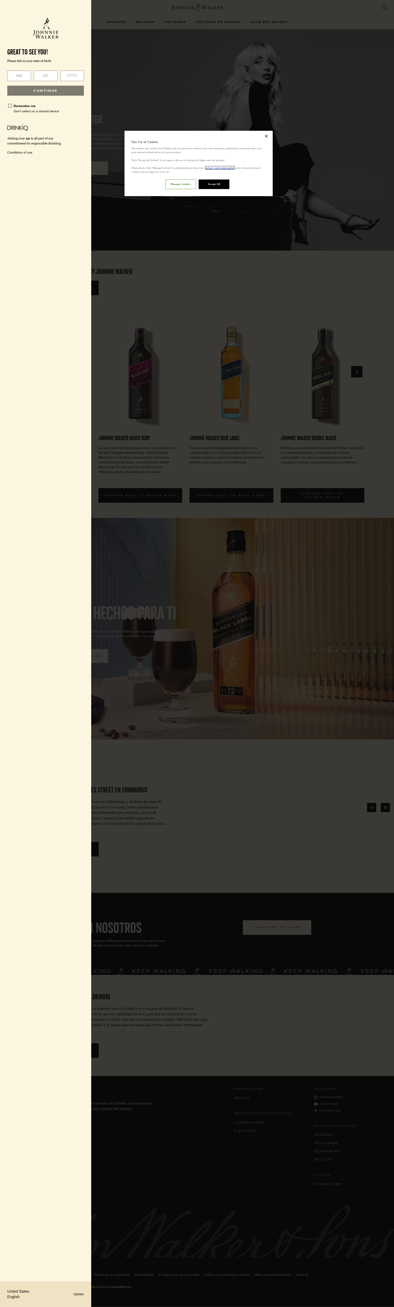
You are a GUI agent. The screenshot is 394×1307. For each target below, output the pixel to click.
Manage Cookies (181, 184)
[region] (198, 163)
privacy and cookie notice (220, 168)
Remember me (25, 106)
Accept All (214, 184)
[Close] (266, 136)
